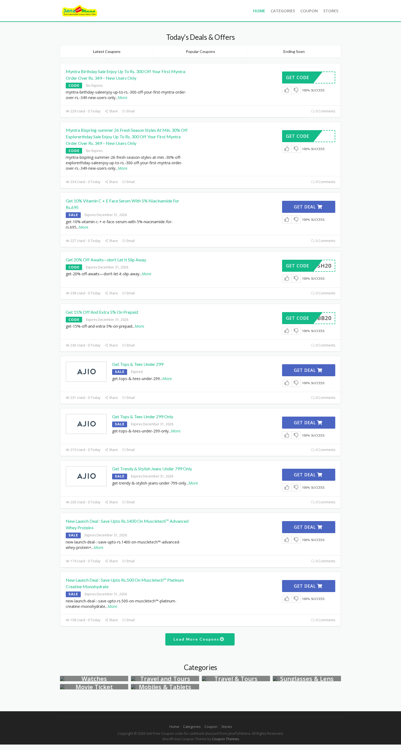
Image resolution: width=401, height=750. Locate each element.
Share (113, 111)
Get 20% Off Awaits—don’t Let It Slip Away (106, 259)
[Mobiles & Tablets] (133, 686)
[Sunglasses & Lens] (275, 678)
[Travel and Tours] (133, 678)
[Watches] (62, 678)
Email (130, 111)
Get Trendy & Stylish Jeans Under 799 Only (152, 468)
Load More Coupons (197, 639)
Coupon (309, 10)
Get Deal (305, 207)
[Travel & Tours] (204, 678)
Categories (283, 10)
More (122, 97)
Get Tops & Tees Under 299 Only (142, 416)
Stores (330, 10)
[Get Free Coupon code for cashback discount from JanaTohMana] (79, 10)
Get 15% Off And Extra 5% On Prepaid (102, 312)
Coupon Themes (225, 739)
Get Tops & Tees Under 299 (137, 364)
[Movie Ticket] (62, 686)
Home (259, 10)
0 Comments (325, 111)
